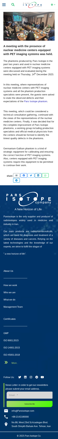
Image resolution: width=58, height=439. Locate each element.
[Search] (14, 4)
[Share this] (23, 175)
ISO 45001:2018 (12, 355)
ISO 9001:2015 (11, 340)
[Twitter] (20, 377)
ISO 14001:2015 (12, 347)
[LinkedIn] (25, 377)
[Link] (28, 198)
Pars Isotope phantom (35, 101)
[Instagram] (31, 377)
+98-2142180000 (20, 417)
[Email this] (16, 175)
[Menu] (3, 4)
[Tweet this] (31, 175)
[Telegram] (36, 377)
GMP (6, 333)
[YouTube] (42, 377)
